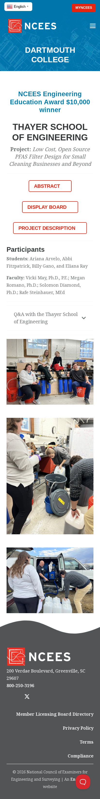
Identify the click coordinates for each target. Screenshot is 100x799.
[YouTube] (54, 697)
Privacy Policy (78, 728)
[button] (60, 7)
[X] (27, 697)
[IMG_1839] (50, 476)
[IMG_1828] (50, 580)
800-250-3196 (20, 685)
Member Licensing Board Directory (54, 714)
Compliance (80, 756)
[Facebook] (13, 697)
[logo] (32, 26)
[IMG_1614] (50, 372)
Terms (86, 742)
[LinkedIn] (41, 697)
